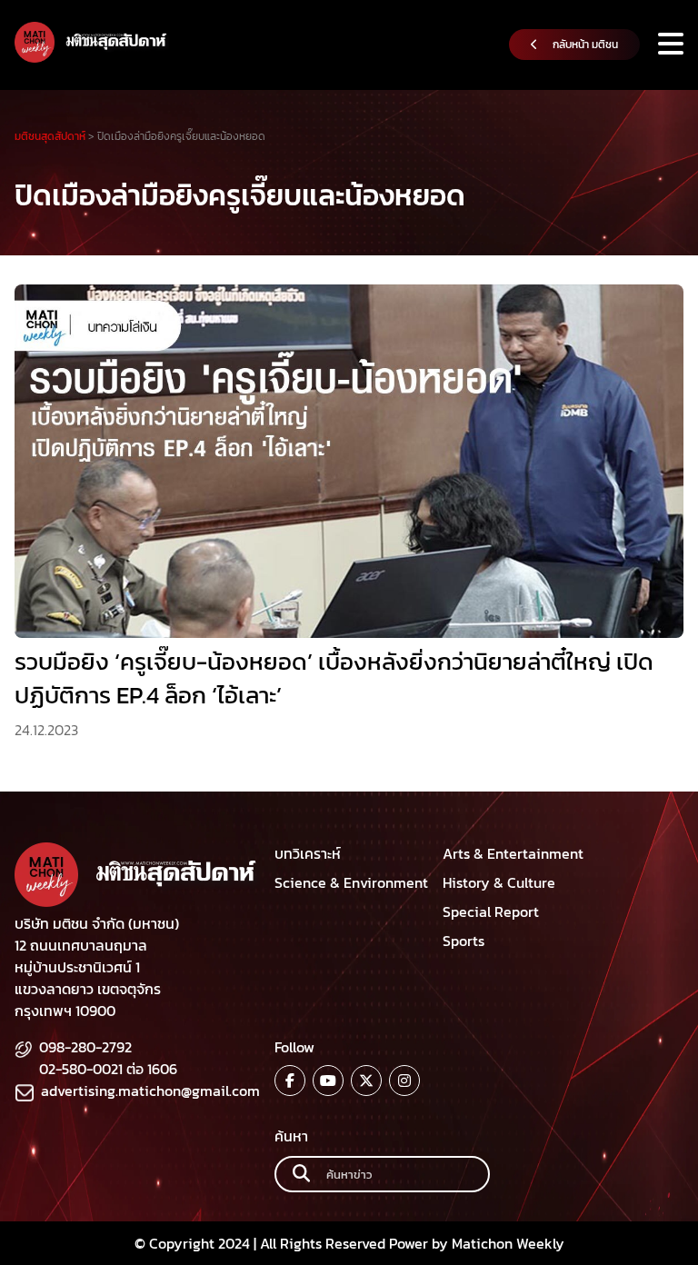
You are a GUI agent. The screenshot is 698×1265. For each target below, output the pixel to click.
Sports (463, 940)
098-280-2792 (85, 1047)
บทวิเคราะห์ (307, 853)
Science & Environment (351, 882)
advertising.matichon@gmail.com (150, 1090)
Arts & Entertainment (513, 853)
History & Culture (499, 882)
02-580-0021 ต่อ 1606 (108, 1069)
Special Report (491, 911)
